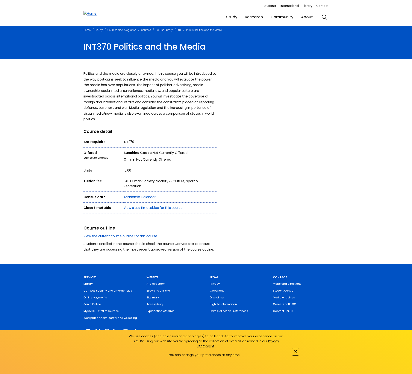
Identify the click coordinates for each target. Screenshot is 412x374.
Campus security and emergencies (107, 290)
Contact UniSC (283, 311)
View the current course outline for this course (120, 236)
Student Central (283, 290)
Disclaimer (217, 297)
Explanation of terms (160, 311)
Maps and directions (287, 284)
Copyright (217, 290)
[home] (90, 13)
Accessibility (155, 304)
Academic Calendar (140, 197)
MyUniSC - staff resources (101, 311)
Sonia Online (92, 304)
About (307, 17)
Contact (322, 6)
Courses (146, 30)
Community (282, 17)
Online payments (95, 297)
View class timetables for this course (153, 207)
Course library (164, 30)
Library (307, 6)
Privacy (215, 284)
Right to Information (223, 304)
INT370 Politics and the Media (204, 30)
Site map (153, 297)
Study (231, 17)
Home (87, 30)
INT (179, 30)
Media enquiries (284, 297)
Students (270, 6)
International (289, 6)
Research (254, 17)
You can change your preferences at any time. (204, 355)
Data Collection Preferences (229, 311)
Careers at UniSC (284, 304)
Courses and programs (122, 30)
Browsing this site (158, 290)
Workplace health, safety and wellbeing (110, 318)
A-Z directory (156, 284)
